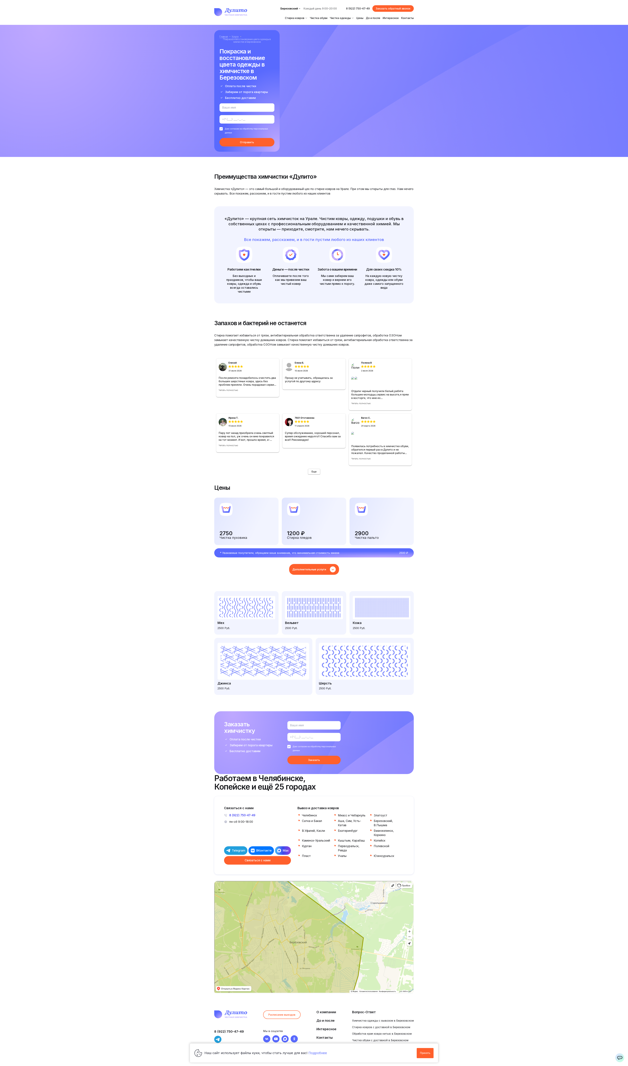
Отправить (247, 142)
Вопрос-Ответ (364, 1012)
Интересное (391, 18)
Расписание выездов (281, 1014)
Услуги (235, 36)
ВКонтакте (264, 850)
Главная (223, 36)
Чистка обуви (318, 18)
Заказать (314, 760)
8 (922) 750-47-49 (358, 8)
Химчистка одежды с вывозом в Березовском (383, 1020)
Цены (359, 18)
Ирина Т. (233, 417)
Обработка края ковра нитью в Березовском (382, 1033)
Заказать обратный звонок (393, 8)
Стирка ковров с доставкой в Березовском (381, 1027)
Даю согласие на (246, 131)
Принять (425, 1053)
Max (286, 850)
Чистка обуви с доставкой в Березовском (380, 1040)
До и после (373, 18)
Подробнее (317, 1053)
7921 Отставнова (304, 417)
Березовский (289, 8)
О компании (326, 1012)
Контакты (407, 18)
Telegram (238, 850)
